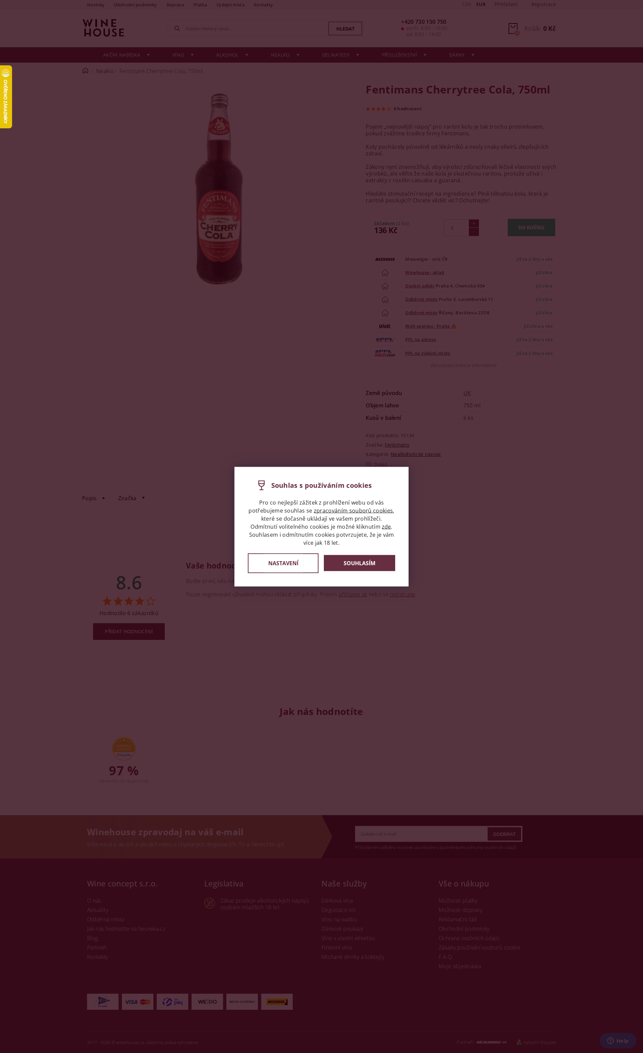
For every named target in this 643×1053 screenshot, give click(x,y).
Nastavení (283, 563)
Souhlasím (359, 563)
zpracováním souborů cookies (353, 510)
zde (386, 526)
